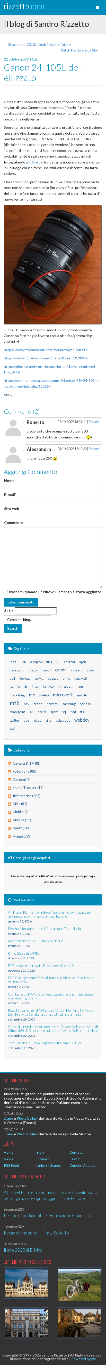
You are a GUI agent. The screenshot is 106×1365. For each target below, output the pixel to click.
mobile (82, 695)
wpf (12, 728)
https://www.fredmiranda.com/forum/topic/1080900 (46, 350)
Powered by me (83, 1359)
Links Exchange (49, 1165)
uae (26, 720)
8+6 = (8, 610)
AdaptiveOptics (41, 662)
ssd (73, 712)
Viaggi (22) (21, 836)
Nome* (9, 480)
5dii (23, 662)
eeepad (53, 678)
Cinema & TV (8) (26, 763)
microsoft (63, 694)
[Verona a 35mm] (26, 1322)
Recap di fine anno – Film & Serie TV (36, 1233)
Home (8, 1152)
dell (12, 678)
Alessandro (39, 449)
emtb (66, 678)
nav (26, 704)
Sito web (11, 508)
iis (26, 686)
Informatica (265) (26, 795)
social (42, 712)
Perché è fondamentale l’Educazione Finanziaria (48, 1215)
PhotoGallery (27, 1118)
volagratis (63, 720)
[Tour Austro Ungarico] (26, 1283)
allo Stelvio (34, 162)
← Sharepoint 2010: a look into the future (37, 44)
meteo (44, 695)
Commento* (14, 522)
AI (57, 662)
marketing (17, 695)
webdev (82, 720)
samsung (69, 704)
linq (80, 686)
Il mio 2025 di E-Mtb (23, 1250)
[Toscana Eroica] (79, 1284)
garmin (15, 686)
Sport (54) (21, 828)
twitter (14, 720)
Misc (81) (20, 803)
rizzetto (24, 6)
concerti (77, 670)
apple (83, 662)
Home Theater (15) (28, 787)
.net (13, 662)
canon (61, 669)
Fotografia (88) (24, 771)
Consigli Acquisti (82, 1165)
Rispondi (94, 422)
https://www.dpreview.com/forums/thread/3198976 (46, 358)
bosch (46, 670)
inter (35, 686)
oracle (37, 704)
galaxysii (80, 678)
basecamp (17, 670)
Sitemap (43, 1159)
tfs (82, 712)
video (37, 720)
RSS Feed (11, 1165)
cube (90, 670)
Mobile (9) (21, 811)
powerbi (52, 704)
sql (64, 712)
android (69, 662)
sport (54, 712)
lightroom (65, 686)
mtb (15, 703)
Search (75, 1159)
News (8, 1159)
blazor (33, 670)
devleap (24, 678)
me (32, 694)
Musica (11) (22, 820)
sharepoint (17, 712)
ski (31, 712)
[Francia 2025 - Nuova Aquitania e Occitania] (79, 1322)
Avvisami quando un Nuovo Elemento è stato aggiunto (55, 592)
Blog (40, 1152)
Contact (76, 1152)
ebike (39, 678)
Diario (8, 1118)
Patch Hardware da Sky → (81, 50)
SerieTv (85, 704)
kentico (48, 686)
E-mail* (10, 494)
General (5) (22, 779)
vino (48, 720)
